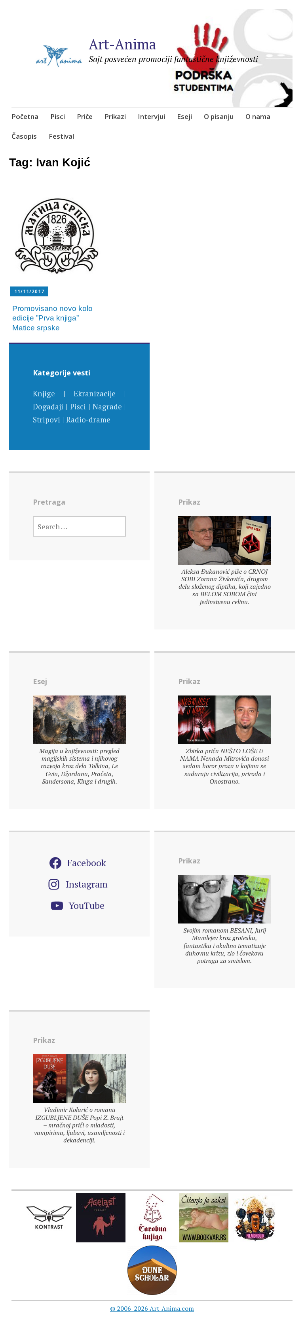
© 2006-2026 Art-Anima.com (152, 1308)
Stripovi (46, 419)
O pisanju (219, 116)
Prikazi (115, 116)
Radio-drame (88, 419)
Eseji (184, 116)
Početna (24, 116)
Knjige (44, 393)
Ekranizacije (95, 393)
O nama (257, 116)
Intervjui (151, 116)
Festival (61, 136)
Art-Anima (122, 44)
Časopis (24, 136)
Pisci (57, 116)
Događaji (48, 406)
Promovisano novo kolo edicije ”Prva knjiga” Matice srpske (52, 318)
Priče (85, 116)
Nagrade (107, 406)
